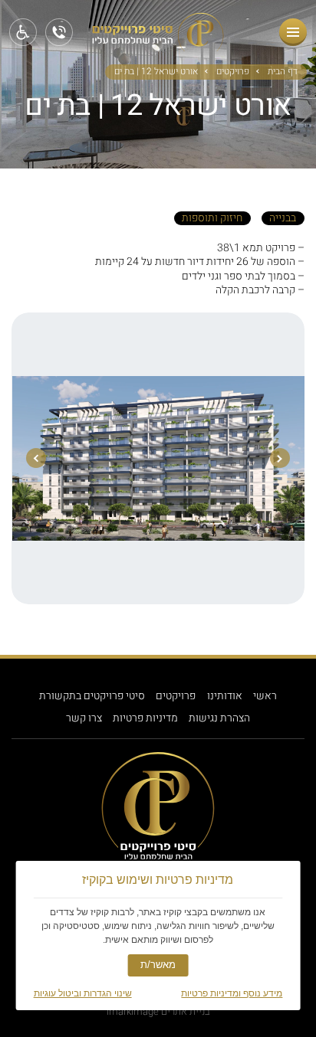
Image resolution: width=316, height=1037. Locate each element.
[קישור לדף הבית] (158, 46)
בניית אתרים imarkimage (158, 1011)
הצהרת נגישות (219, 718)
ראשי (265, 696)
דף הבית (283, 72)
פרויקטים (232, 72)
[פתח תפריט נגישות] (23, 32)
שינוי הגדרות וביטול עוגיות (83, 993)
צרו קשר (84, 718)
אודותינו (224, 696)
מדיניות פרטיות (145, 718)
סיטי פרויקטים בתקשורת (92, 696)
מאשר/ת (158, 964)
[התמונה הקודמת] (280, 458)
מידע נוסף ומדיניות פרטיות (231, 993)
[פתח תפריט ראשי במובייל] (293, 32)
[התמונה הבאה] (36, 458)
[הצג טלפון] (59, 32)
